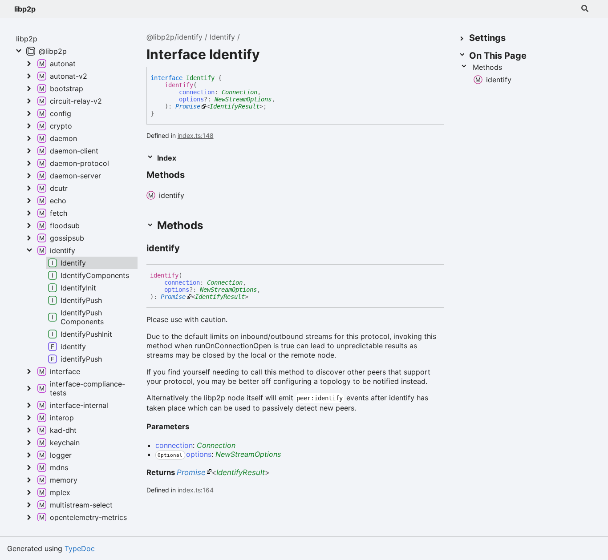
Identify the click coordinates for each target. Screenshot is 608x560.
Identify (222, 36)
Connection (239, 92)
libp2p (25, 8)
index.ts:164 (196, 490)
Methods (487, 67)
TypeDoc (80, 548)
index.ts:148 (196, 135)
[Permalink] (192, 175)
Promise (187, 106)
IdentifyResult (234, 106)
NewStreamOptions (243, 99)
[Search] (585, 9)
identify (179, 85)
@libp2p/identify (174, 36)
